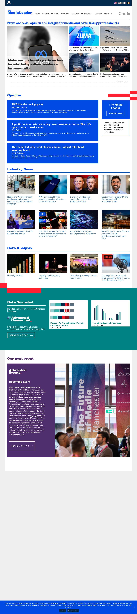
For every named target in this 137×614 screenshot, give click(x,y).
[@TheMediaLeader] (124, 13)
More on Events (20, 446)
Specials (75, 13)
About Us (108, 13)
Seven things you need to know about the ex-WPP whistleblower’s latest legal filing (115, 234)
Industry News (20, 169)
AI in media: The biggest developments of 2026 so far (83, 232)
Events (99, 13)
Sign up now (116, 113)
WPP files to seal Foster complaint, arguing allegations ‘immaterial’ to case (52, 199)
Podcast (55, 13)
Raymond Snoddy (19, 107)
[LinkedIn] (128, 13)
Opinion (45, 13)
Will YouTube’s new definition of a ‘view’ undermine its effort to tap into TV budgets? (53, 233)
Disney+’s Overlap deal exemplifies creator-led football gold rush (80, 199)
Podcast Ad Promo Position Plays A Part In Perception (66, 324)
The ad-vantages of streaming (106, 323)
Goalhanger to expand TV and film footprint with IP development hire (115, 199)
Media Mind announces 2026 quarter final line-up (20, 232)
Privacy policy (73, 611)
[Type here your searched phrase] (120, 13)
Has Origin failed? (15, 275)
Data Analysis (19, 248)
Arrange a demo (19, 335)
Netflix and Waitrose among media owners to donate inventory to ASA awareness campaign (20, 200)
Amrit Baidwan (18, 153)
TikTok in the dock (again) (27, 104)
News (37, 13)
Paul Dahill (16, 130)
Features (65, 13)
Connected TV (87, 13)
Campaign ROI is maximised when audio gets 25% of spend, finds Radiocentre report (116, 277)
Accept (62, 611)
